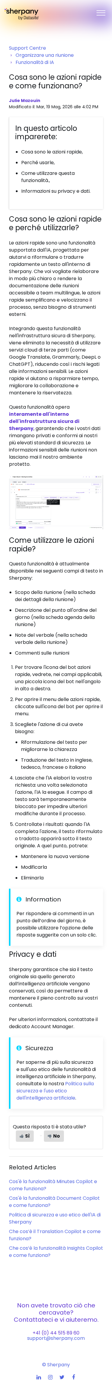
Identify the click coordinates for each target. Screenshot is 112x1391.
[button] (101, 12)
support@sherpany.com (56, 1338)
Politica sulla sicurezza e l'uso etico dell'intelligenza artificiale (55, 1090)
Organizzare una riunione (45, 55)
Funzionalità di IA (35, 62)
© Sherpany (56, 1364)
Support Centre (27, 48)
